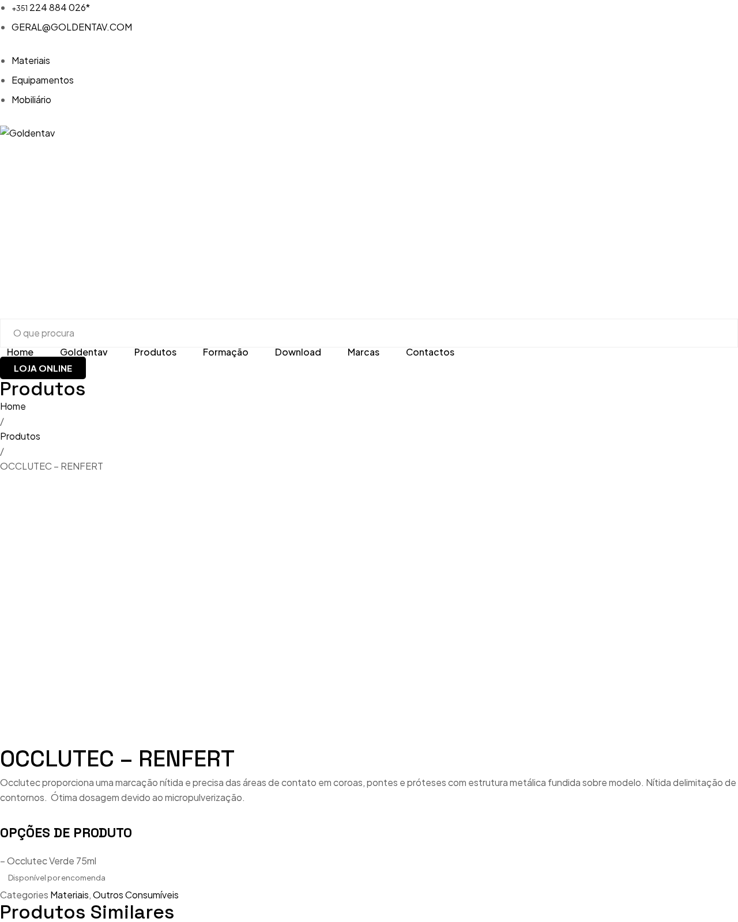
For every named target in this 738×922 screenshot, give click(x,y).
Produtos (20, 436)
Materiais (69, 895)
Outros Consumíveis (136, 895)
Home (13, 406)
